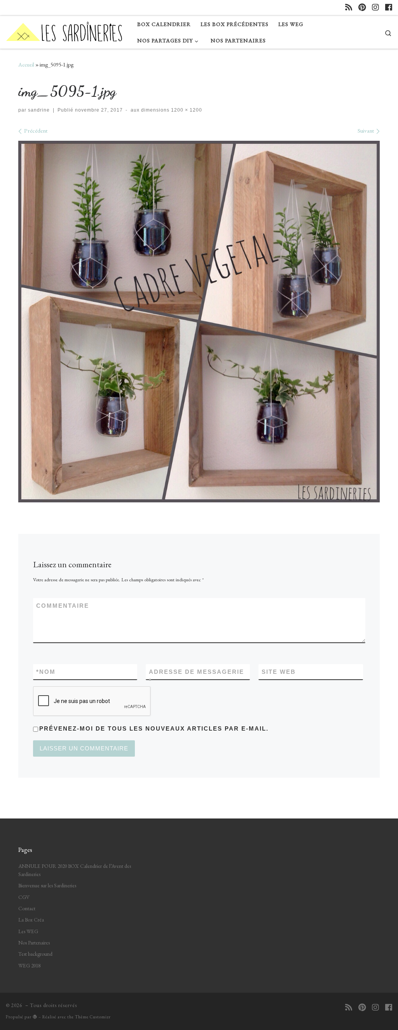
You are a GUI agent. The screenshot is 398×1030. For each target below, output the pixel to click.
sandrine (39, 110)
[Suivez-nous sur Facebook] (388, 7)
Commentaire (62, 605)
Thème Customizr (93, 1017)
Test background (35, 953)
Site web (279, 671)
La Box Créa (31, 919)
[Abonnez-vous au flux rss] (348, 7)
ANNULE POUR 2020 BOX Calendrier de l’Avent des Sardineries (74, 870)
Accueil (26, 64)
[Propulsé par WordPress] (35, 1016)
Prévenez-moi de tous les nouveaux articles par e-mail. (154, 728)
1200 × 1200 (185, 110)
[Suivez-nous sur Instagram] (375, 7)
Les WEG (28, 931)
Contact (26, 908)
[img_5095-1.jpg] (199, 321)
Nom (46, 671)
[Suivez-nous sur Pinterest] (362, 7)
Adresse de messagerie (196, 676)
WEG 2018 (29, 965)
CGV (24, 897)
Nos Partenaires (34, 942)
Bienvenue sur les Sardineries (47, 885)
